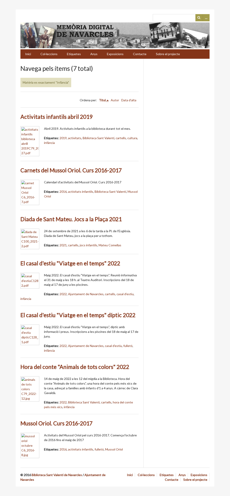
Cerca (199, 17)
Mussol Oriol (114, 449)
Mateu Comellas (110, 245)
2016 (63, 191)
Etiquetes (74, 54)
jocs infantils (88, 245)
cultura (132, 138)
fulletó (128, 346)
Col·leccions (49, 54)
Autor (115, 100)
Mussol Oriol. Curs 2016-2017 (56, 423)
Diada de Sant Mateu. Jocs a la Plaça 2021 (71, 219)
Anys (93, 54)
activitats (74, 138)
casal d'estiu (125, 294)
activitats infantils (80, 191)
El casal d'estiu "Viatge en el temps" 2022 (70, 263)
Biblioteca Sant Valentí (98, 138)
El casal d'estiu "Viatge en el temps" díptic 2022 (77, 315)
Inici (28, 54)
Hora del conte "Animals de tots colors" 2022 (74, 367)
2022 (63, 294)
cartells (121, 138)
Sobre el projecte (168, 54)
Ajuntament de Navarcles (86, 294)
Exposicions (115, 54)
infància (49, 143)
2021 (63, 245)
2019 (63, 138)
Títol (102, 100)
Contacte (139, 54)
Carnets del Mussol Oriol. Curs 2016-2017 (71, 170)
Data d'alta (128, 100)
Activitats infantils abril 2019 (56, 116)
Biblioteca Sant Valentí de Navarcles (57, 475)
